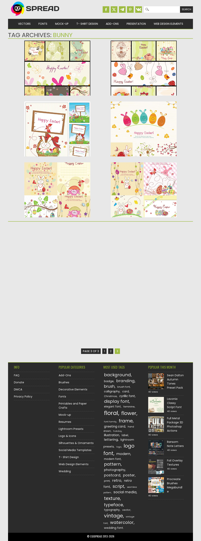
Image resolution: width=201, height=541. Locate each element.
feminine (129, 406)
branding (125, 381)
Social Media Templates (75, 450)
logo (118, 446)
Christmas (110, 396)
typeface (113, 505)
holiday (117, 431)
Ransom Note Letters (175, 444)
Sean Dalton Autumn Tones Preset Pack (175, 381)
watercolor (122, 522)
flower (128, 413)
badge (109, 381)
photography (114, 470)
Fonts (42, 24)
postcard (112, 475)
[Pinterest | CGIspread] (130, 9)
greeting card (114, 426)
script (118, 486)
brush (109, 386)
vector (126, 510)
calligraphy (112, 391)
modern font (112, 459)
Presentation (136, 24)
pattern (112, 464)
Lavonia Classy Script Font (174, 403)
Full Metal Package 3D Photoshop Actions (175, 424)
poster (129, 475)
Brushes (64, 382)
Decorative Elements (73, 389)
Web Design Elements (168, 24)
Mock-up (62, 24)
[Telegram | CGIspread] (122, 9)
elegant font (112, 406)
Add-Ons (112, 24)
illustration (111, 435)
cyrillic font (127, 396)
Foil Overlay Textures (175, 463)
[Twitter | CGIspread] (114, 9)
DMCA (18, 389)
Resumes (65, 422)
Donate (19, 382)
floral (111, 413)
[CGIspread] (35, 17)
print (107, 481)
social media (124, 492)
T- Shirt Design (87, 24)
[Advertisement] (57, 255)
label (125, 435)
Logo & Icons (67, 436)
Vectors (24, 24)
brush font (123, 386)
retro (116, 480)
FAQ (16, 375)
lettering (111, 439)
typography (112, 510)
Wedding (65, 471)
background (117, 375)
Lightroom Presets (71, 429)
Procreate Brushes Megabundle (174, 485)
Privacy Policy (23, 396)
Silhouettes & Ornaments (76, 443)
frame (126, 421)
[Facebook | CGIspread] (106, 9)
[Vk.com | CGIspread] (138, 9)
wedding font (113, 528)
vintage (113, 515)
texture (112, 498)
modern (123, 453)
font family (110, 421)
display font (116, 401)
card (125, 391)
